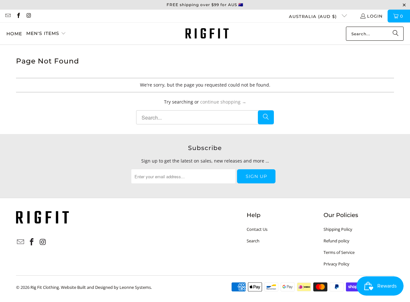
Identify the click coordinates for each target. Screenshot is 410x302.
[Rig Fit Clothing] (207, 33)
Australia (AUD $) (313, 16)
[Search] (396, 34)
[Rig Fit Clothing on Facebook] (18, 16)
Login (375, 16)
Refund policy (336, 241)
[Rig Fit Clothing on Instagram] (28, 16)
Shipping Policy (338, 229)
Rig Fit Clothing (44, 287)
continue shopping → (223, 102)
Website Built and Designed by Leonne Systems (106, 287)
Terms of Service (339, 252)
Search (253, 241)
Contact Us (257, 229)
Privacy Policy (336, 264)
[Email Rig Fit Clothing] (8, 16)
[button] (46, 33)
